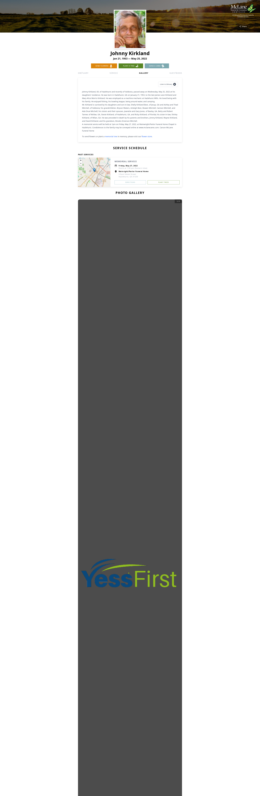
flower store (147, 136)
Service (114, 73)
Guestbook (176, 73)
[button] (94, 170)
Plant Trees (163, 182)
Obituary (83, 73)
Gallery (143, 73)
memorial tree (111, 136)
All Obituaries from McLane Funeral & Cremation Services (243, 16)
